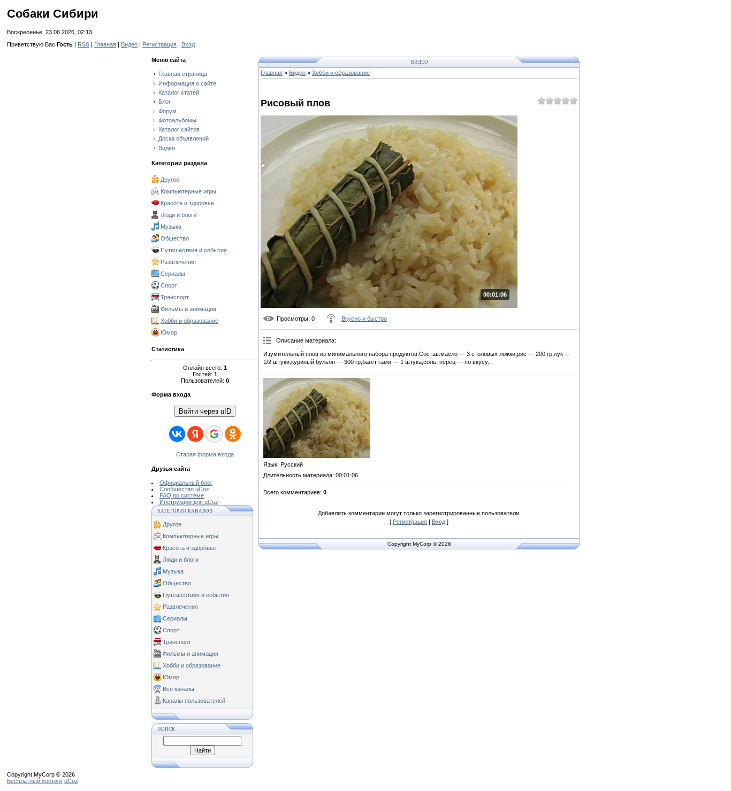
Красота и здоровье (187, 203)
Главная (105, 44)
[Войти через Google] (214, 434)
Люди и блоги (178, 215)
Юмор (169, 332)
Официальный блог (185, 482)
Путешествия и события (194, 250)
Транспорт (175, 297)
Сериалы (173, 273)
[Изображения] (316, 418)
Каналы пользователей (194, 700)
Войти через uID (205, 411)
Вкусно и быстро (364, 318)
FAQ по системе (181, 495)
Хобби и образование (189, 320)
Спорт (169, 285)
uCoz (71, 781)
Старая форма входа (205, 454)
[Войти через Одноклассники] (233, 434)
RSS (83, 44)
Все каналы (178, 689)
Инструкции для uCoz (188, 502)
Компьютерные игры (188, 191)
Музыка (171, 226)
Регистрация (159, 44)
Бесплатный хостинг (35, 781)
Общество (175, 238)
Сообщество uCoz (184, 489)
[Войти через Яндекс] (195, 434)
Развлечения (178, 262)
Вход (188, 44)
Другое (170, 179)
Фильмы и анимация (188, 309)
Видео (129, 44)
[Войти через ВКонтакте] (177, 434)
